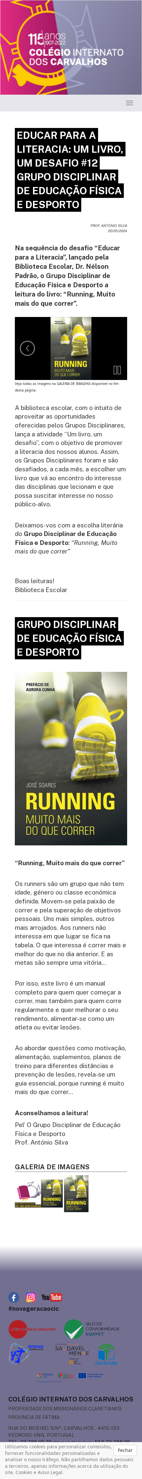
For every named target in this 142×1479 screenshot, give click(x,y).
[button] (117, 370)
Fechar (125, 1450)
